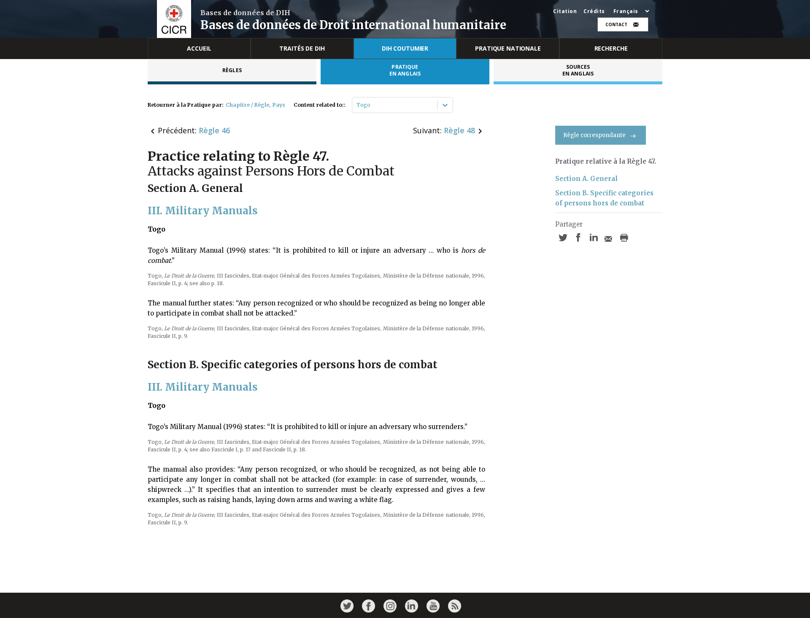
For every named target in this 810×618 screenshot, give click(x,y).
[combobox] (357, 105)
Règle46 (214, 130)
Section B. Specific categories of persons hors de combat (604, 198)
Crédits (594, 11)
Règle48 (459, 130)
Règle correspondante (594, 135)
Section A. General (586, 179)
